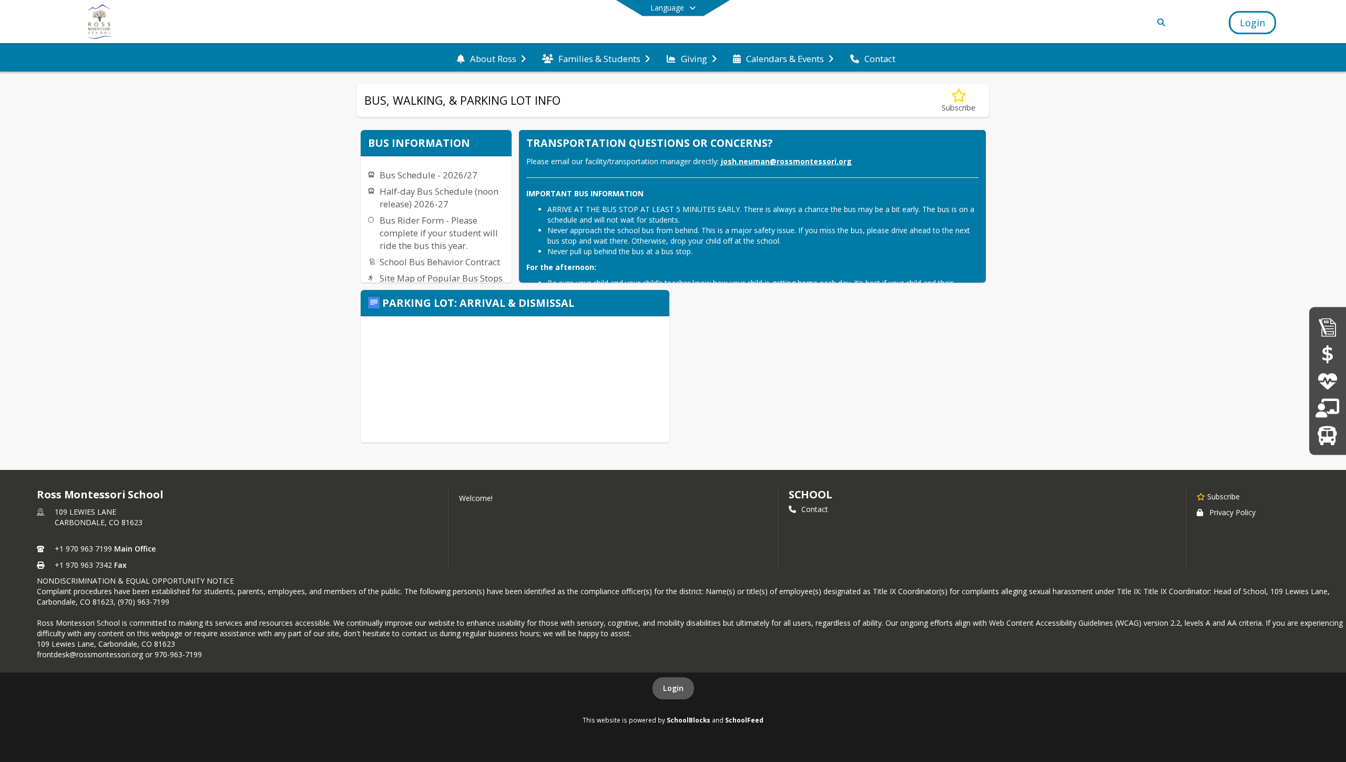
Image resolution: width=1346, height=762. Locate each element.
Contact (814, 509)
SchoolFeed (744, 720)
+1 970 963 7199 (83, 549)
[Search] (1160, 22)
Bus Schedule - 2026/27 (428, 175)
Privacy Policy (1232, 512)
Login (673, 688)
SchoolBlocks (688, 720)
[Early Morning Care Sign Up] (1327, 408)
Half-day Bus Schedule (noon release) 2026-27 (439, 197)
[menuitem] (491, 58)
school (810, 494)
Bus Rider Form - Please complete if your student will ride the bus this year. (439, 233)
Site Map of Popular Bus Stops (441, 278)
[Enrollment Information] (1327, 326)
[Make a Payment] (1327, 354)
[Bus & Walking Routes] (1327, 435)
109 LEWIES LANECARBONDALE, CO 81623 (98, 517)
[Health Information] (1327, 381)
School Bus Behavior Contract (440, 262)
